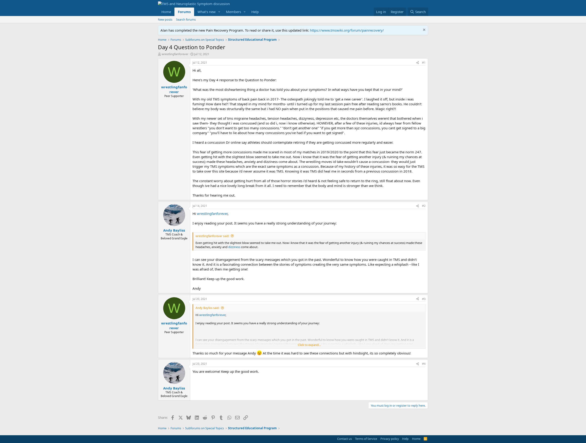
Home (166, 11)
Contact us (344, 439)
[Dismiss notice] (424, 30)
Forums (184, 11)
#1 (424, 63)
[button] (219, 12)
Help (255, 11)
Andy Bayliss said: (207, 308)
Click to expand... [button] (309, 345)
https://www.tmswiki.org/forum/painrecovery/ (347, 30)
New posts (165, 19)
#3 (424, 299)
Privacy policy (389, 439)
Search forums (186, 19)
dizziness (234, 247)
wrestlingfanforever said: (212, 236)
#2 (424, 206)
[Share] (418, 62)
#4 (424, 364)
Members (233, 11)
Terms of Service (366, 439)
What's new (207, 11)
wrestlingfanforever (175, 54)
